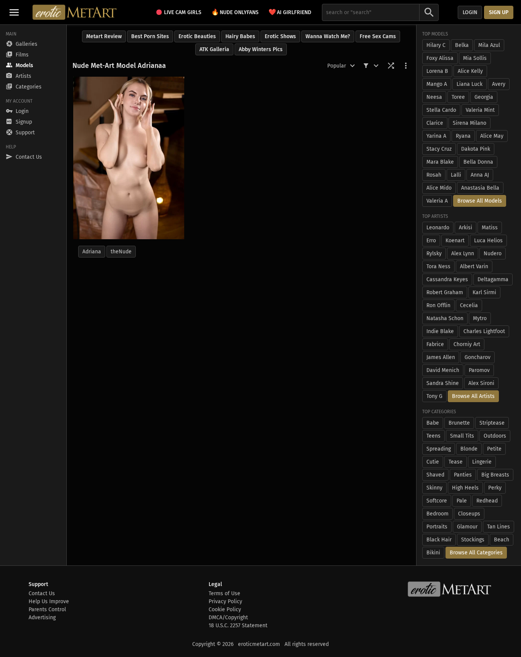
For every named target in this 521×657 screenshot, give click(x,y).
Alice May (491, 136)
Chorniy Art (466, 344)
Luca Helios (488, 240)
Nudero (493, 253)
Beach (501, 539)
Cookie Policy (225, 609)
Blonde (469, 449)
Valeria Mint (480, 110)
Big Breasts (495, 475)
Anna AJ (480, 175)
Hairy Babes (240, 36)
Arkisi (465, 227)
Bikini (433, 552)
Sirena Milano (469, 123)
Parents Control (47, 609)
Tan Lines (498, 526)
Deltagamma (493, 279)
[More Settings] (405, 65)
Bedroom (437, 513)
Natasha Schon (444, 318)
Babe (432, 423)
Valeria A (437, 201)
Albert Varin (474, 266)
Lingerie (482, 462)
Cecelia (469, 305)
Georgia (483, 97)
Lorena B (437, 71)
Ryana (463, 136)
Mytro (480, 318)
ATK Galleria (214, 49)
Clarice (434, 123)
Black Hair (439, 539)
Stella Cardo (441, 110)
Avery (498, 84)
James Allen (440, 357)
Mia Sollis (475, 58)
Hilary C (435, 45)
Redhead (487, 501)
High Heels (465, 488)
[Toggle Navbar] (14, 12)
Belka (462, 45)
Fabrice (435, 344)
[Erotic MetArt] (75, 12)
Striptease (492, 423)
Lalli (456, 175)
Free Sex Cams (378, 36)
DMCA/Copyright (228, 617)
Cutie (432, 462)
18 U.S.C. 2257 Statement (238, 625)
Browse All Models (479, 201)
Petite (494, 449)
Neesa (434, 97)
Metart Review (104, 36)
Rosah (433, 175)
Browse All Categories (476, 552)
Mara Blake (440, 162)
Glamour (467, 526)
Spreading (438, 449)
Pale (462, 501)
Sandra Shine (442, 383)
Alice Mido (439, 188)
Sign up (498, 12)
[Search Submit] (429, 12)
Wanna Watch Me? (328, 36)
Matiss (490, 227)
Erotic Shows (280, 36)
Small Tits (462, 436)
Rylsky (434, 253)
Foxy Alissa (439, 58)
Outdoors (495, 436)
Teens (433, 436)
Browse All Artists (473, 396)
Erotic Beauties (197, 36)
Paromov (479, 370)
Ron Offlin (438, 305)
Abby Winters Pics (261, 49)
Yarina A (436, 136)
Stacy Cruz (439, 149)
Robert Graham (444, 292)
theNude (121, 251)
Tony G (434, 396)
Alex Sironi (481, 383)
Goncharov (477, 357)
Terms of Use (224, 593)
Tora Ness (438, 266)
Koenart (455, 240)
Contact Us (42, 593)
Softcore (436, 501)
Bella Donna (478, 162)
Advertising (42, 617)
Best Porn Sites (150, 36)
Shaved (435, 475)
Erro (431, 240)
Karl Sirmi (484, 292)
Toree (458, 97)
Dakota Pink (475, 149)
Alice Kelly (470, 71)
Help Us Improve (49, 601)
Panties (463, 475)
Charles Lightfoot (484, 331)
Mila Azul (489, 45)
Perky (495, 488)
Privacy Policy (225, 601)
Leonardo (437, 227)
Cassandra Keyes (447, 279)
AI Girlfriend (290, 12)
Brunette (459, 423)
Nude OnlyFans (235, 12)
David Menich (442, 370)
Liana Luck (469, 84)
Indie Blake (440, 331)
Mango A (436, 84)
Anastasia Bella (480, 188)
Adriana (91, 251)
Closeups (469, 513)
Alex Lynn (462, 253)
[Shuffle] (391, 65)
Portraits (436, 526)
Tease (456, 462)
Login (470, 12)
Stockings (472, 539)
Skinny (434, 488)
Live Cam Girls (182, 12)
